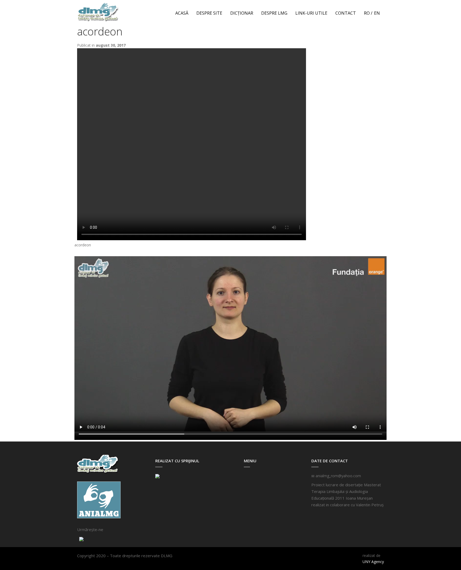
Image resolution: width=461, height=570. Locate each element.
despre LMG (274, 13)
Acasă (181, 13)
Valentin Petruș (370, 504)
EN (377, 13)
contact (345, 13)
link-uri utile (311, 13)
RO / (368, 13)
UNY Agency (373, 561)
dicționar (241, 13)
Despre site (209, 13)
